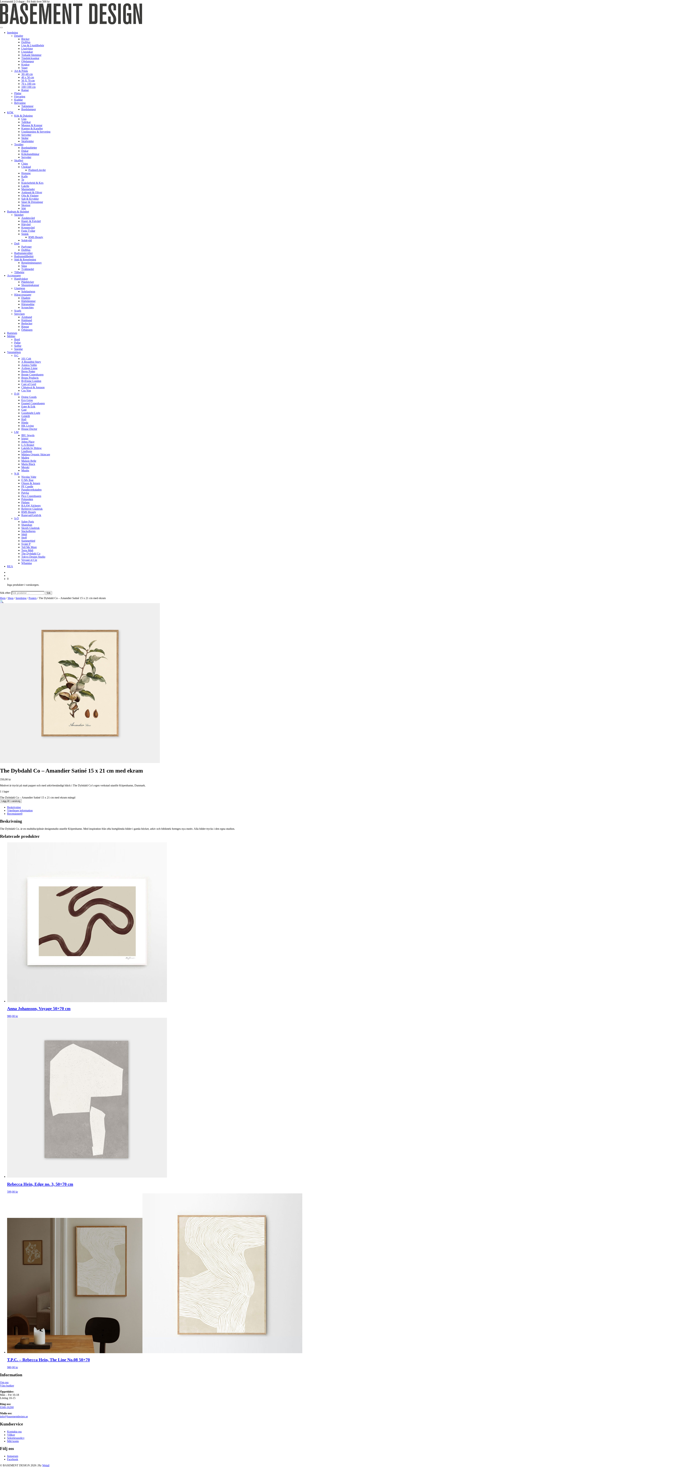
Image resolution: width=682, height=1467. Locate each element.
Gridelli (25, 416)
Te (22, 179)
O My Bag (27, 480)
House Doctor (29, 428)
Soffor (17, 345)
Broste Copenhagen (32, 374)
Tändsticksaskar (30, 58)
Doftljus (25, 42)
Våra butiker (7, 1385)
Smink (25, 233)
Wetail (45, 1465)
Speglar (18, 349)
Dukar (24, 150)
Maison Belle (28, 460)
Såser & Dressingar (32, 201)
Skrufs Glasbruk (30, 527)
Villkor (11, 1434)
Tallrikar (26, 122)
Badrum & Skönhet (18, 211)
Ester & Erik (28, 406)
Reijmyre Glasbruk (32, 508)
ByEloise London (31, 380)
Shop (10, 598)
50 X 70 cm (28, 80)
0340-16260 (7, 1407)
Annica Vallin (29, 364)
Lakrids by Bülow (31, 448)
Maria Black (28, 464)
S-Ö (16, 518)
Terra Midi (27, 550)
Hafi (23, 419)
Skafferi (18, 160)
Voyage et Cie (29, 559)
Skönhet (18, 214)
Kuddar (18, 99)
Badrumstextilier (23, 253)
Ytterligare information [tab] (20, 810)
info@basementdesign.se (14, 1416)
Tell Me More (29, 547)
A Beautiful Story (31, 361)
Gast (23, 409)
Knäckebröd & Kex (32, 182)
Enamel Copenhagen (33, 403)
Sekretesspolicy (16, 1437)
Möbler (11, 336)
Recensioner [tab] (14, 813)
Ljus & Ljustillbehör (32, 45)
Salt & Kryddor (30, 198)
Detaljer (18, 35)
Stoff (24, 537)
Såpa (24, 265)
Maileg (25, 457)
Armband (26, 317)
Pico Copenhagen (31, 496)
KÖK (10, 112)
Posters (33, 598)
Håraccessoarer (22, 294)
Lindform (26, 451)
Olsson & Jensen (30, 483)
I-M (16, 432)
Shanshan (26, 524)
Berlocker (26, 323)
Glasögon (19, 288)
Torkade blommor (31, 54)
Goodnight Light (30, 412)
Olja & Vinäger (30, 195)
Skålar (24, 138)
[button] (2, 601)
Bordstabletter (29, 147)
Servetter (26, 134)
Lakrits (25, 186)
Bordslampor (28, 109)
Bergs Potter (28, 371)
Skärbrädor (27, 141)
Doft (16, 243)
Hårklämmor (28, 301)
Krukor (25, 64)
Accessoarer (14, 275)
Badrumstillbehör (24, 256)
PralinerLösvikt (37, 170)
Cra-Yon (26, 390)
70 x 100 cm (28, 83)
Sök (49, 593)
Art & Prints (21, 70)
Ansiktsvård (28, 217)
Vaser (24, 67)
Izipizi (24, 438)
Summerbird (28, 540)
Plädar (17, 93)
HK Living (27, 425)
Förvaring (19, 96)
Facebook (12, 1459)
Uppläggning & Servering (35, 131)
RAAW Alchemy (31, 505)
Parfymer (26, 246)
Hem (3, 598)
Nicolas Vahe (28, 476)
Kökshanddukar (30, 154)
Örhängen (27, 329)
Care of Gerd (28, 384)
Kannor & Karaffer (32, 128)
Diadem (25, 297)
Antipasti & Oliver (31, 192)
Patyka (25, 492)
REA (10, 566)
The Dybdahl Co (30, 553)
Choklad (26, 166)
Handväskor (21, 278)
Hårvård (26, 224)
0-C (16, 355)
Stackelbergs (28, 531)
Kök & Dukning (23, 115)
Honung (26, 173)
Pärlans (25, 502)
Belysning (20, 102)
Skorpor (25, 205)
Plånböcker (27, 281)
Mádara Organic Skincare (35, 454)
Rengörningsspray (31, 262)
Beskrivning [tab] (14, 807)
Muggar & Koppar (31, 125)
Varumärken (14, 352)
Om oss (4, 1382)
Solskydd (26, 240)
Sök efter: (5, 592)
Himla (24, 422)
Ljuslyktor (27, 48)
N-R (16, 473)
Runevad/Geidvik (31, 515)
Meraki (25, 467)
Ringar (25, 326)
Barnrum (12, 333)
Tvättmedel (27, 269)
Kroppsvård (28, 227)
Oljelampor (27, 61)
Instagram (12, 1456)
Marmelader (28, 189)
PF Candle (27, 486)
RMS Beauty (35, 237)
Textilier (18, 144)
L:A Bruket (27, 444)
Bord (17, 339)
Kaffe (24, 176)
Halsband (26, 320)
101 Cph (26, 358)
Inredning (12, 32)
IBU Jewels (27, 435)
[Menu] (1, 27)
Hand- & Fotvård (31, 221)
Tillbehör (19, 272)
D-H (16, 393)
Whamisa (26, 563)
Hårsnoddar (27, 304)
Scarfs (17, 310)
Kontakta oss (14, 1431)
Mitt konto (13, 1441)
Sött (23, 208)
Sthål (24, 534)
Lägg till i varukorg (10, 801)
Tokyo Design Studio (33, 556)
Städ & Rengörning (25, 259)
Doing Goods (29, 396)
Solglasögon (28, 291)
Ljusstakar (27, 51)
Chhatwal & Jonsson (33, 387)
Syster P (26, 543)
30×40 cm (27, 74)
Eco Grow (27, 400)
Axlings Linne (29, 368)
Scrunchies (27, 307)
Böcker (25, 38)
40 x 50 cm (27, 77)
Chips (24, 163)
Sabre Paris (27, 521)
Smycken (19, 313)
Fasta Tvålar (28, 230)
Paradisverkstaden (31, 489)
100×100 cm (28, 86)
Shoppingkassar (30, 285)
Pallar (17, 342)
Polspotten (27, 499)
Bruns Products (30, 377)
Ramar (25, 90)
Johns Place (27, 441)
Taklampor (27, 106)
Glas (23, 118)
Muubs (25, 470)
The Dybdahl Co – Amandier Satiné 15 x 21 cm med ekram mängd (37, 797)
